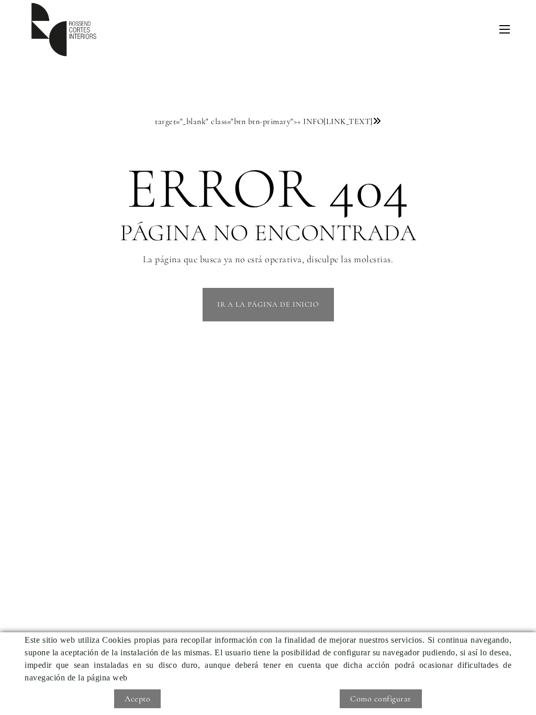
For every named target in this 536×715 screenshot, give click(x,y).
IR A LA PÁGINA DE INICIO (268, 304)
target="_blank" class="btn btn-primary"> (264, 121)
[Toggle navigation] (504, 29)
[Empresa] (64, 29)
